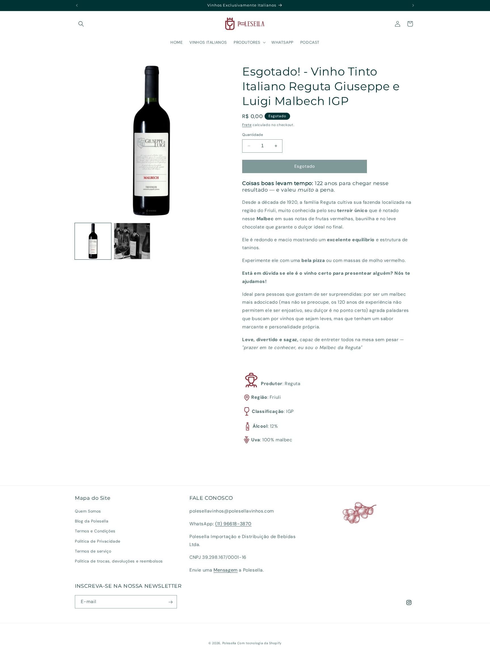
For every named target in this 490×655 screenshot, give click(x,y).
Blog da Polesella (91, 521)
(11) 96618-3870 (233, 524)
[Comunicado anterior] (77, 5)
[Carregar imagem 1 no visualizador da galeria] (93, 241)
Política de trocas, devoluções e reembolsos (119, 561)
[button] (81, 24)
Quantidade (252, 134)
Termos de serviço (93, 551)
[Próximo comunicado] (413, 5)
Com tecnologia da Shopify (259, 643)
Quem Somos (88, 511)
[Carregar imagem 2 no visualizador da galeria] (132, 241)
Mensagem (226, 570)
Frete (247, 125)
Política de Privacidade (98, 541)
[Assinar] (170, 602)
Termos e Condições (95, 531)
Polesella (229, 643)
